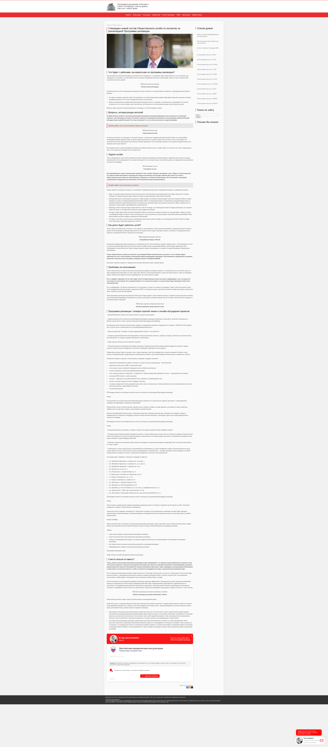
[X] (192, 687)
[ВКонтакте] (187, 687)
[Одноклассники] (190, 687)
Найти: (198, 115)
